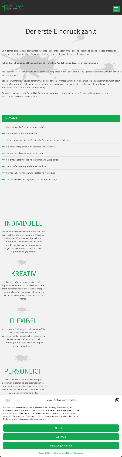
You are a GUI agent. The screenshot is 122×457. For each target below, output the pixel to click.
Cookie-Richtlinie (45, 453)
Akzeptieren (61, 428)
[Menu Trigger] (116, 9)
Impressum (78, 453)
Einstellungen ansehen (61, 445)
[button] (117, 400)
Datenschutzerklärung (63, 453)
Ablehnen (61, 436)
